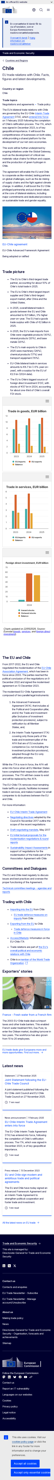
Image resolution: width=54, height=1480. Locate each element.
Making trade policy (12, 1318)
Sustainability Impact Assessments (29, 847)
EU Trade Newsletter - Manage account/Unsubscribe (19, 1300)
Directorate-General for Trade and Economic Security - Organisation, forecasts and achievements (26, 1334)
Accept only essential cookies (32, 1472)
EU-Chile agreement (14, 244)
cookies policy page (23, 1441)
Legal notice (9, 1412)
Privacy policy (10, 1406)
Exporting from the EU (22, 923)
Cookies (6, 1400)
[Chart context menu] (47, 401)
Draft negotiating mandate (24, 829)
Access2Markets (19, 938)
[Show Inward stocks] (26, 610)
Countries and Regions (16, 60)
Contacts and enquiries (14, 1287)
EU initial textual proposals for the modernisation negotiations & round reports (29, 839)
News (5, 1324)
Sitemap (6, 1343)
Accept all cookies (25, 1463)
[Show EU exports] (35, 462)
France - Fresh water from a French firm (27, 1014)
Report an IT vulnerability (15, 1388)
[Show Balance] (17, 464)
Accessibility (9, 1418)
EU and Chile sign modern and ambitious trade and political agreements (23, 1178)
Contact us (8, 1382)
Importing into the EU (21, 909)
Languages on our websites (17, 1394)
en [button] (34, 10)
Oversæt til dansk (18, 38)
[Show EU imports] (19, 462)
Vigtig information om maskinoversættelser (22, 41)
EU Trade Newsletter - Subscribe (20, 1293)
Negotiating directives (22, 817)
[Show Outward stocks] (27, 613)
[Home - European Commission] (9, 9)
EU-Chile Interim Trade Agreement (28, 811)
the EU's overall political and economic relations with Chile (29, 950)
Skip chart (18, 401)
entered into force (38, 116)
